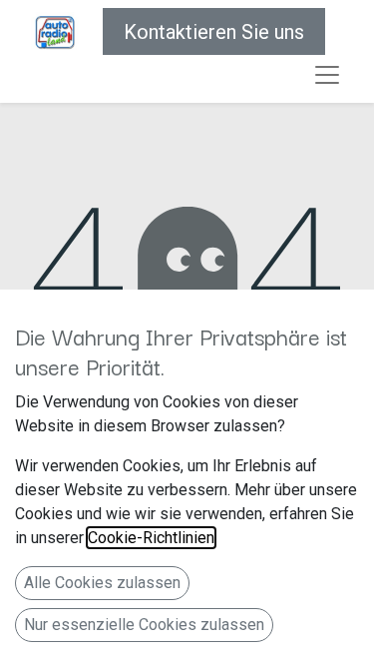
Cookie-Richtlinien (151, 537)
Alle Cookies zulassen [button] (102, 582)
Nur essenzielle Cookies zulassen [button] (144, 624)
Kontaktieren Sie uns (214, 32)
